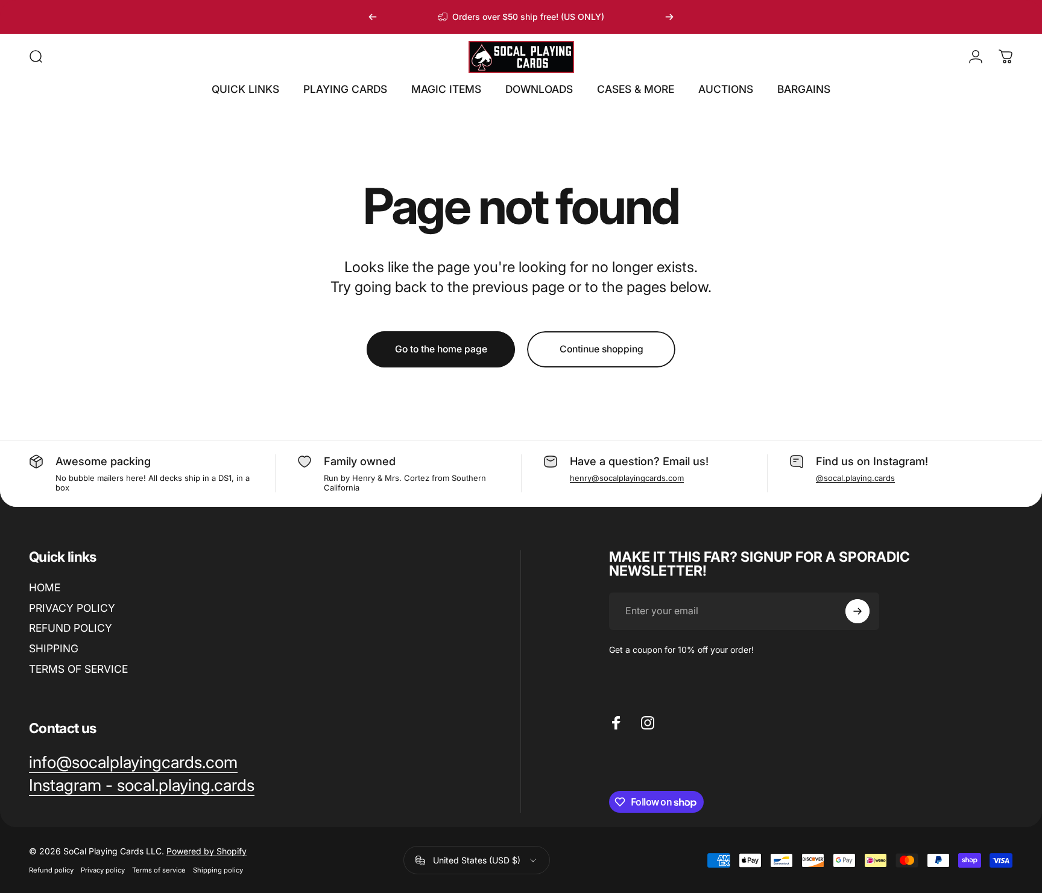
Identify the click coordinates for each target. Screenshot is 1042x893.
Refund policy (51, 870)
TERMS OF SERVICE (78, 669)
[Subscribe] (857, 611)
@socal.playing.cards (855, 478)
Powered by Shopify (206, 851)
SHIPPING (53, 648)
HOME (44, 587)
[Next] (669, 17)
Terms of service (159, 870)
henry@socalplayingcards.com (627, 478)
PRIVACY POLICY (72, 608)
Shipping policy (218, 870)
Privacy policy (103, 870)
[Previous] (372, 17)
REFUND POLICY (70, 627)
